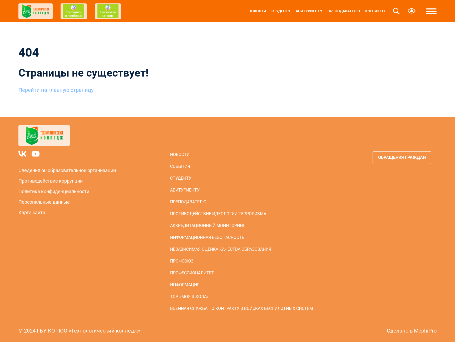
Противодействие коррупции (50, 181)
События (180, 166)
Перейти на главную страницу (55, 90)
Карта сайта (31, 212)
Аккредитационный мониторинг (207, 225)
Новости (257, 11)
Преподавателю (344, 11)
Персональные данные (44, 202)
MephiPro (425, 331)
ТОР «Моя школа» (189, 296)
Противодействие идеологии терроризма (218, 213)
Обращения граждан (402, 157)
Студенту (280, 11)
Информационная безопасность (207, 237)
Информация (185, 284)
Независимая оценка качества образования (220, 249)
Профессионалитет (192, 272)
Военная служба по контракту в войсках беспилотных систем (241, 308)
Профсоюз (182, 261)
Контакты (375, 11)
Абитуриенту (309, 11)
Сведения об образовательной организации (67, 170)
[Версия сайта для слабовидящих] (412, 11)
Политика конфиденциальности (53, 191)
